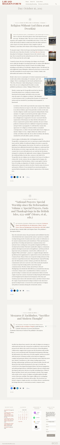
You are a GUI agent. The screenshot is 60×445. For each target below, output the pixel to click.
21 (20, 417)
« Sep (19, 421)
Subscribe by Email (36, 429)
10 (26, 414)
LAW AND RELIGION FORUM (11, 2)
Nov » (22, 421)
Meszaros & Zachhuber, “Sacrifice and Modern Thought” (30, 317)
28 (20, 419)
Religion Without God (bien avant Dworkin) (30, 27)
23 (24, 417)
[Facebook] (53, 443)
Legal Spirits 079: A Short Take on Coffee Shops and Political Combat (9, 419)
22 (22, 417)
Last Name (47, 430)
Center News (39, 1)
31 (26, 419)
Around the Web (7, 410)
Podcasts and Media (43, 4)
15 (22, 416)
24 (26, 417)
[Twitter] (55, 443)
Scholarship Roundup (31, 4)
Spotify (37, 417)
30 (24, 419)
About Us (32, 1)
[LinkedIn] (57, 443)
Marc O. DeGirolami (34, 22)
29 (22, 419)
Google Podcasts (37, 422)
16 (24, 416)
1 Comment (42, 22)
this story (37, 52)
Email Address (47, 420)
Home (27, 1)
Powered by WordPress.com (8, 443)
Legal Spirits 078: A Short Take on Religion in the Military (8, 424)
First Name (47, 425)
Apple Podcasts (37, 413)
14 (20, 416)
